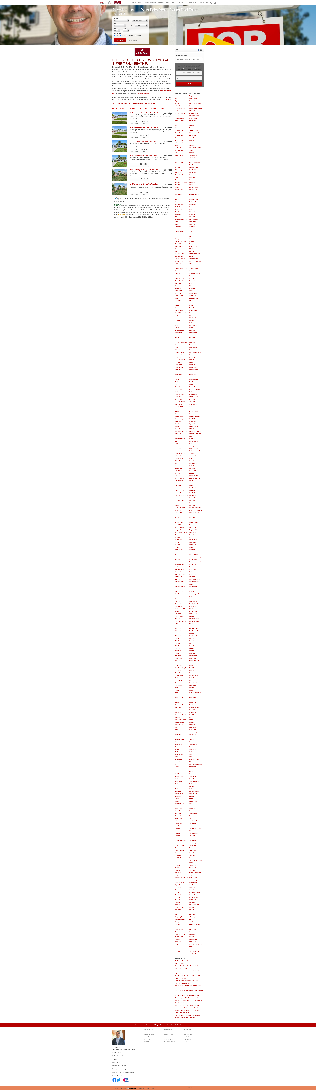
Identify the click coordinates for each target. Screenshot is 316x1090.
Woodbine (192, 932)
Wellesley (177, 902)
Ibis (176, 441)
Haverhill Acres (179, 416)
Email (115, 1059)
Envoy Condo (178, 337)
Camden (177, 224)
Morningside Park (179, 564)
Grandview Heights (180, 401)
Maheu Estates (193, 520)
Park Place (192, 653)
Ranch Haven (192, 702)
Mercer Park (192, 542)
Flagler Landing (179, 355)
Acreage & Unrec (179, 143)
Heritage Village (193, 421)
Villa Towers (178, 872)
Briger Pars (178, 212)
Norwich (177, 594)
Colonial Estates (193, 266)
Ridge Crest (178, 717)
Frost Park (192, 382)
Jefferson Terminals (180, 456)
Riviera (191, 717)
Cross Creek (178, 288)
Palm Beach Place (179, 636)
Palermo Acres (179, 616)
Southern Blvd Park (194, 781)
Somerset (177, 766)
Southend (177, 779)
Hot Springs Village (180, 438)
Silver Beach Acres (194, 759)
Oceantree (177, 599)
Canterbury (192, 226)
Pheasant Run (178, 663)
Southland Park (179, 784)
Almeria (191, 150)
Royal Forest (192, 727)
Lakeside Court (179, 493)
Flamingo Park (178, 362)
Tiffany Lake (192, 845)
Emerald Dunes (179, 335)
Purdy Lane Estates (180, 700)
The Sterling (192, 840)
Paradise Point (193, 650)
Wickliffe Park (192, 922)
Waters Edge (192, 895)
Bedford (177, 179)
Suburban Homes (179, 803)
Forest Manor (178, 377)
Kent (176, 463)
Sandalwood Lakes (194, 737)
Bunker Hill (192, 216)
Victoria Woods (193, 865)
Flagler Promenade (180, 359)
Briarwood (192, 209)
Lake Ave (177, 473)
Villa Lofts (177, 870)
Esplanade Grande (180, 340)
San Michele (192, 734)
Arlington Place (179, 162)
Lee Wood (192, 505)
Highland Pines (193, 424)
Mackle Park (192, 515)
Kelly (190, 458)
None (190, 567)
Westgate (177, 912)
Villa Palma (192, 870)
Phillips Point (192, 663)
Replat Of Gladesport (180, 715)
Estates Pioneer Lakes (195, 103)
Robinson (191, 719)
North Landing (178, 572)
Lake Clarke (192, 473)
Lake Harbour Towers (180, 478)
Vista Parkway (178, 890)
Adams (176, 145)
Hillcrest (177, 426)
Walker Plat (192, 890)
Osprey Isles (178, 613)
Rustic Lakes (192, 729)
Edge (190, 315)
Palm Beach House (194, 628)
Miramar (177, 554)
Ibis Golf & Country (194, 441)
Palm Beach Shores (194, 636)
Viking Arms (178, 867)
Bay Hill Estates (193, 172)
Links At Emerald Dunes (195, 510)
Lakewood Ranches (194, 498)
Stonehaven (192, 125)
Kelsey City (192, 461)
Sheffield (191, 752)
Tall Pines (177, 821)
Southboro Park (179, 776)
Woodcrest (192, 934)
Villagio (191, 875)
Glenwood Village (179, 394)
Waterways (178, 899)
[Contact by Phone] (211, 2)
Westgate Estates (193, 912)
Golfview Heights (193, 396)
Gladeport (191, 392)
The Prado (177, 835)
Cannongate (178, 226)
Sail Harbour (178, 734)
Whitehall (191, 919)
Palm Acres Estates (194, 618)
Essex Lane (192, 340)
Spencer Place (193, 793)
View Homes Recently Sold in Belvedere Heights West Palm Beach (134, 103)
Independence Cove (194, 443)
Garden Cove (178, 387)
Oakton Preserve (193, 113)
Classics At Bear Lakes (181, 258)
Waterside (177, 897)
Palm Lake (177, 643)
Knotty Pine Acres (193, 466)
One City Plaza (179, 604)
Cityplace (191, 251)
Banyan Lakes (193, 98)
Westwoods (192, 914)
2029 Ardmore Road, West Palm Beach (143, 141)
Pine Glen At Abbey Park (181, 668)
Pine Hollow (192, 668)
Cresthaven (192, 286)
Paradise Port (178, 653)
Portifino (177, 687)
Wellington (192, 902)
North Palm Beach (194, 572)
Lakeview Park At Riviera (181, 495)
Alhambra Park (179, 150)
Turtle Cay (192, 855)
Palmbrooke (178, 648)
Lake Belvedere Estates (195, 108)
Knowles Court (178, 468)
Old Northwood (193, 601)
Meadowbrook (193, 539)
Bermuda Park (178, 197)
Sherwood (192, 754)
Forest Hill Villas (179, 372)
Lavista (191, 502)
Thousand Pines (179, 130)
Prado (176, 692)
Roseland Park (179, 724)
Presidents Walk (179, 697)
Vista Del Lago (178, 887)
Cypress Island (193, 293)
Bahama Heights (193, 167)
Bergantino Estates (194, 194)
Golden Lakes (193, 394)
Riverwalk (177, 123)
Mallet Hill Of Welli (179, 525)
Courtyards (178, 283)
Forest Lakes (192, 374)
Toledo (191, 848)
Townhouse (130, 35)
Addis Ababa (192, 145)
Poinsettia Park (193, 682)
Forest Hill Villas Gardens (195, 372)
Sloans (176, 764)
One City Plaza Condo (195, 604)
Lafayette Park (178, 470)
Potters (191, 690)
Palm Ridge (178, 646)
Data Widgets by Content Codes (195, 1087)
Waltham (177, 892)
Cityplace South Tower (195, 253)
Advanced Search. (143, 93)
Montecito (177, 562)
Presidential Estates (180, 695)
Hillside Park (178, 429)
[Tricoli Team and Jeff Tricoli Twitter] (118, 1080)
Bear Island (192, 175)
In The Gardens (179, 443)
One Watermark (179, 606)
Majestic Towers (179, 522)
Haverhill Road (193, 419)
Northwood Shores (194, 589)
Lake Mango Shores (194, 478)
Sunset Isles (178, 813)
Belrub (191, 184)
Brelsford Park (178, 209)
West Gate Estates (194, 904)
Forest (191, 362)
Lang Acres (192, 500)
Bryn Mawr (177, 216)
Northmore (192, 576)
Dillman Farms (178, 300)
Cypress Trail (192, 295)
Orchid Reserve (193, 611)
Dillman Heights (193, 300)
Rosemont (177, 727)
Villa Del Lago (192, 867)
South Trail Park (179, 774)
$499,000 (168, 113)
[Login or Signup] (215, 2)
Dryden (191, 305)
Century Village (193, 239)
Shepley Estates (179, 754)
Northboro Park (179, 576)
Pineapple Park (193, 670)
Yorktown (177, 951)
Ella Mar (177, 327)
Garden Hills (192, 387)
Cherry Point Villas (179, 246)
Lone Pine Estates (194, 512)
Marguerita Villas (193, 530)
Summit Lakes (178, 808)
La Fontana (192, 468)
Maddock (177, 517)
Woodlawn (177, 939)
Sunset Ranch (193, 813)
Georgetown (178, 392)
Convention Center (180, 278)
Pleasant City (192, 680)
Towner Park (192, 850)
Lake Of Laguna (179, 480)
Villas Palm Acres (179, 882)
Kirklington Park (193, 463)
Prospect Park (193, 697)
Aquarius (177, 160)
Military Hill (192, 549)
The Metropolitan (193, 833)
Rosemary (192, 724)
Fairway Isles (178, 106)
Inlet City (191, 446)
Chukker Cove (193, 246)
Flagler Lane (192, 355)
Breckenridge (192, 207)
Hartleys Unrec (179, 414)
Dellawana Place (193, 298)
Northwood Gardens (194, 579)
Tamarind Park (193, 821)
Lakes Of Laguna (179, 490)
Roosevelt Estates (179, 722)
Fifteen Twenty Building (195, 352)
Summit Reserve (179, 811)
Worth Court (192, 941)
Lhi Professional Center (195, 507)
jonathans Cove (179, 458)
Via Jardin (177, 865)
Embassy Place (193, 332)
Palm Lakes (192, 643)
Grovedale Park (193, 404)
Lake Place (178, 485)
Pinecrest (177, 673)
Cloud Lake (178, 263)
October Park (192, 599)
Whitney (177, 922)
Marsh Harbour (193, 535)
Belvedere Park (179, 192)
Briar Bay (177, 103)
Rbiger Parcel (178, 707)
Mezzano (177, 547)
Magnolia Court (179, 520)
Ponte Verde (192, 685)
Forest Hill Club (179, 367)
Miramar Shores (193, 554)
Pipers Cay (178, 678)
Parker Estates (193, 655)
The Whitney (192, 843)
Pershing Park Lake (194, 660)
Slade (190, 761)
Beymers (177, 199)
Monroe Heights (193, 559)
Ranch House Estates (180, 705)
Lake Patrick (192, 483)
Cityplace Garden (179, 253)
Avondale (177, 167)
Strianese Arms (193, 801)
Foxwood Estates (193, 379)
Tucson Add (178, 855)
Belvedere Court (193, 187)
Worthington (178, 944)
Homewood (178, 433)
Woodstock (178, 941)
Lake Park (192, 480)
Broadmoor (178, 214)
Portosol (177, 690)
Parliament (177, 660)
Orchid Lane (192, 609)
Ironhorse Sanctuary (180, 453)
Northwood (178, 579)
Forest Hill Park (179, 369)
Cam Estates (192, 221)
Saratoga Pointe (193, 744)
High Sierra (178, 424)
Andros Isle (178, 96)
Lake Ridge (192, 485)
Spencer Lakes (179, 793)
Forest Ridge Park (194, 377)
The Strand (178, 843)
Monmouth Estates (180, 113)
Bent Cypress (178, 194)
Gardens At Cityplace (194, 389)
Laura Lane (178, 502)
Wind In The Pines (194, 929)
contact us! (167, 99)
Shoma (177, 756)
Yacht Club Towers (194, 949)
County (116, 18)
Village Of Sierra (179, 875)
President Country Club (195, 692)
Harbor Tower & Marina (195, 409)
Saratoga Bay (178, 744)
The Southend (193, 838)
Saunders (177, 747)
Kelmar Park (178, 461)
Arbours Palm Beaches (195, 160)
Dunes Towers (193, 310)
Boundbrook (192, 204)
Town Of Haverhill (179, 850)
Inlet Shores (178, 448)
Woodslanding (193, 939)
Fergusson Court (179, 352)
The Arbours (178, 825)
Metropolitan (192, 544)
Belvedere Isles (193, 189)
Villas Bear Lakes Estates (181, 877)
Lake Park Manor (179, 483)
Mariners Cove (193, 532)
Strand (191, 798)
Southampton (192, 774)
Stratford (177, 801)
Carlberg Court (179, 229)
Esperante (192, 337)
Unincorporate (193, 858)
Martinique (177, 537)
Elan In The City (193, 325)
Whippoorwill (192, 135)
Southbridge (192, 776)
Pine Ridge (178, 670)
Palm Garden (178, 641)
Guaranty (191, 406)
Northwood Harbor (179, 581)
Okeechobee (178, 601)
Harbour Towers (193, 411)
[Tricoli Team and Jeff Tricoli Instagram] (123, 1080)
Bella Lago (192, 182)
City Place (191, 249)
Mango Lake (192, 525)
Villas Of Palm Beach (180, 880)
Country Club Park (179, 281)
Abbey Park (192, 138)
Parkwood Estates (179, 118)
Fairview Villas (193, 347)
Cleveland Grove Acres (195, 261)
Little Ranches (178, 512)
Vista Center (192, 885)
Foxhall (177, 379)
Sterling (177, 798)
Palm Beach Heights (180, 628)
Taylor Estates (178, 823)
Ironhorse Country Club (195, 451)
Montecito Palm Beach (195, 562)
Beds (115, 28)
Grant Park (192, 401)
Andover (191, 152)
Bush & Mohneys (193, 219)
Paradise (191, 648)
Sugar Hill (191, 803)
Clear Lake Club (193, 258)
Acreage (191, 140)
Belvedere (177, 187)
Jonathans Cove (193, 456)
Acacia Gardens (179, 140)
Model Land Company (195, 557)
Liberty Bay (178, 110)
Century (177, 239)
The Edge (177, 828)
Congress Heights (194, 268)
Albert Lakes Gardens (195, 147)
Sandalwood (178, 737)
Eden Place (178, 315)
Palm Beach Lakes (180, 631)
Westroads (177, 914)
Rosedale (191, 722)
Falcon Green (178, 350)
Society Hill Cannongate (195, 764)
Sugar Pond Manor (180, 806)
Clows (190, 263)
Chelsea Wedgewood (180, 244)
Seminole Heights (193, 749)
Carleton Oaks (193, 229)
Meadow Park (178, 539)
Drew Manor (178, 305)
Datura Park (178, 298)
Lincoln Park (178, 510)
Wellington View (179, 135)
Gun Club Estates (179, 409)
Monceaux (177, 559)
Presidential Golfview (194, 695)
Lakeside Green (193, 493)
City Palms (177, 249)
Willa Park (177, 924)
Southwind (177, 789)
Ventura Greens (179, 133)
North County (192, 569)
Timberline (177, 848)
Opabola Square (193, 606)
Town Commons (193, 130)
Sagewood (192, 123)
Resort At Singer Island (195, 715)
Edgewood (192, 320)
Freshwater (178, 382)
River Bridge (192, 120)
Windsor (177, 932)
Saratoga (191, 742)
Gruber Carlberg (179, 406)
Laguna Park (192, 470)
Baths (124, 28)
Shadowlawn (178, 752)
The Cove (191, 825)
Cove (190, 283)
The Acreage (192, 823)
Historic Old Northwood (181, 431)
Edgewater (177, 320)
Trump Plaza (192, 853)
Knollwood (177, 466)
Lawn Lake (178, 505)
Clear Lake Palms (179, 261)
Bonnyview (177, 202)
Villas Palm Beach (194, 882)
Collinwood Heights (180, 266)
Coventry (177, 286)
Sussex (191, 816)
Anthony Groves (179, 155)
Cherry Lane (192, 244)
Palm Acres (178, 618)
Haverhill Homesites (194, 416)
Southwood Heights (194, 789)
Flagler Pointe (193, 357)
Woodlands (192, 936)
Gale (176, 384)
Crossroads (192, 288)
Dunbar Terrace (179, 310)
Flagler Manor (178, 357)
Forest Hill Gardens (194, 367)
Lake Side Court (179, 488)
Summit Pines (192, 808)
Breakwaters (178, 207)
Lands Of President (180, 500)
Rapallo (191, 705)
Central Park (178, 234)
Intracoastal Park (193, 448)
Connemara (192, 271)
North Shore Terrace (180, 574)
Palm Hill (191, 641)
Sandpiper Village (179, 739)
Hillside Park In (193, 429)
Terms (147, 1088)
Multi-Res (138, 35)
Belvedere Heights (179, 189)
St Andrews (178, 796)
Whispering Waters (180, 919)
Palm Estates (192, 638)
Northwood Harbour (180, 586)
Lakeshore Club (193, 490)
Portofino (191, 687)
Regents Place (178, 712)
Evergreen (192, 345)
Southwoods (178, 791)
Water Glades (178, 895)
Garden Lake (178, 389)
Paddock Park (193, 613)
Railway (177, 702)
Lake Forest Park (193, 475)
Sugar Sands (192, 806)
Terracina (191, 128)
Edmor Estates (179, 322)
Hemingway (178, 421)
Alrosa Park (178, 152)
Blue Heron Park (193, 199)
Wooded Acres (179, 138)
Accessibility (141, 1088)
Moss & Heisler (193, 564)
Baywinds (177, 101)
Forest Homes (178, 374)
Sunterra (177, 128)
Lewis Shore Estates (180, 507)
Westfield (191, 909)
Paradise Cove (179, 650)
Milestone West (179, 549)
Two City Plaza (179, 858)
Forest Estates (178, 364)
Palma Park (192, 646)
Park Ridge (178, 655)
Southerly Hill (192, 779)
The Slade (177, 838)
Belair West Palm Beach (181, 182)
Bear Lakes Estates (194, 177)
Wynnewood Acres (180, 949)
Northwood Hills (193, 586)
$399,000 (168, 141)
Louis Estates (178, 515)
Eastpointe (192, 313)
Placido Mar (192, 678)
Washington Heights (194, 892)
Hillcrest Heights (193, 426)
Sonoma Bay (192, 766)
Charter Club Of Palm (180, 241)
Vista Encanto (192, 887)
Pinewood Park (179, 675)
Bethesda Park (193, 197)
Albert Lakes (178, 147)
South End (177, 769)
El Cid (190, 322)
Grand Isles (192, 399)
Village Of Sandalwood (195, 872)
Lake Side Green (193, 488)
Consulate (177, 273)
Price (115, 23)
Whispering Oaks (179, 917)
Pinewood (191, 673)
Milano (191, 547)
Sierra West (192, 756)
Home (116, 35)
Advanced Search (134, 40)
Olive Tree (177, 115)
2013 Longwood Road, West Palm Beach (144, 113)
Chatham (191, 241)
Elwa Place (192, 330)
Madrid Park (192, 517)
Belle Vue (177, 184)
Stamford (191, 796)
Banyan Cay (192, 96)
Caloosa (177, 221)
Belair (190, 179)
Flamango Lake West (194, 359)
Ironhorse (177, 451)
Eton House (192, 342)
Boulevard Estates (194, 202)
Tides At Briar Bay (179, 845)
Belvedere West (193, 192)
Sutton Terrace (179, 818)
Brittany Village (193, 212)
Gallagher (191, 384)
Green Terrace (179, 404)
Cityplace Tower (179, 256)
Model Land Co (179, 557)
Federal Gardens (193, 350)
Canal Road (192, 224)
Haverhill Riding (179, 419)
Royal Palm (178, 729)
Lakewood (177, 498)
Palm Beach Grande (194, 626)
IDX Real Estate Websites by (120, 1088)
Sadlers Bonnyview (194, 732)
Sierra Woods (178, 759)
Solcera (177, 125)
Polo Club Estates (179, 685)
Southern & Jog (179, 781)
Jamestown (192, 453)
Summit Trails (192, 811)
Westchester (178, 909)
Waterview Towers (194, 897)
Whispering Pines (193, 917)
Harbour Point (178, 411)
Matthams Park (193, 537)
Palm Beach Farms (194, 115)
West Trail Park (193, 907)
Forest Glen (192, 364)
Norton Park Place (179, 591)
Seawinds (177, 749)
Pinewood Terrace (194, 675)
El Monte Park (178, 325)
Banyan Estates (179, 98)
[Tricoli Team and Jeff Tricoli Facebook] (114, 1080)
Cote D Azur (192, 278)
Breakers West (193, 101)
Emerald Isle (192, 335)
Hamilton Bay (192, 106)
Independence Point (180, 108)
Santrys (177, 742)
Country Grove (193, 281)
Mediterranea (178, 542)
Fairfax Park (178, 347)
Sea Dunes (192, 747)
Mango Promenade (180, 527)
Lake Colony (178, 475)
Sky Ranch (177, 761)
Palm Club (177, 638)
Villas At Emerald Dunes (195, 133)
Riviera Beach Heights (180, 719)
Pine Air (191, 665)
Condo (123, 35)
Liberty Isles (192, 110)
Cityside (191, 256)
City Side (177, 251)
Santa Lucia (192, 739)
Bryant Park (192, 214)
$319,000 (168, 170)
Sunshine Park (178, 816)
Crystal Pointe (193, 290)
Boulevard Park (179, 204)
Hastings (191, 414)
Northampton (192, 574)
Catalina (191, 231)
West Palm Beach (179, 907)
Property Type (117, 33)
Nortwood (191, 591)
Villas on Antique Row (195, 880)
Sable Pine (177, 732)
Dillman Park (178, 303)
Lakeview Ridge (193, 495)
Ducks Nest (192, 308)
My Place (177, 567)
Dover (190, 303)
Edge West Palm (193, 318)
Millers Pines (192, 552)
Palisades (191, 616)
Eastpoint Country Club (181, 313)
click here (121, 214)
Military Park (178, 552)
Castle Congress (179, 231)
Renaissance (192, 712)
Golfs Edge (178, 396)
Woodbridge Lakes (180, 934)
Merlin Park (178, 544)
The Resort (192, 835)
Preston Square (193, 118)
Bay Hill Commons (179, 172)
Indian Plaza (178, 446)
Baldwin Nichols (193, 170)
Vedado (177, 860)
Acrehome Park (193, 143)
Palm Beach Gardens (180, 626)
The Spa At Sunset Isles (181, 840)
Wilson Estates (179, 929)
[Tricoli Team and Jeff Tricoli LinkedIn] (127, 1080)
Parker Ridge (178, 658)
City (133, 18)
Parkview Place (193, 658)
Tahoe (191, 818)
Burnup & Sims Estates (181, 219)
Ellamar (191, 327)
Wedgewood (192, 899)
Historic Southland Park (195, 431)
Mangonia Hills (193, 527)
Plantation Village (179, 680)
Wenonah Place (179, 904)
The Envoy (177, 833)
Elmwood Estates (179, 330)
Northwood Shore (179, 589)
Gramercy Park (179, 399)
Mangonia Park (179, 530)
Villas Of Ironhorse (194, 877)
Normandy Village (179, 569)
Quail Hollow (192, 700)
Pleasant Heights (179, 682)
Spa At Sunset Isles (194, 791)
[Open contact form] (207, 2)
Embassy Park (178, 332)
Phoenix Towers (179, 665)
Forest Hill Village (193, 369)
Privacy (152, 1088)
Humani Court (193, 438)
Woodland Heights (179, 936)
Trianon (177, 853)
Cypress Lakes (179, 295)
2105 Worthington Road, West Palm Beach (144, 170)
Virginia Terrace (179, 885)
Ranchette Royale (179, 120)
